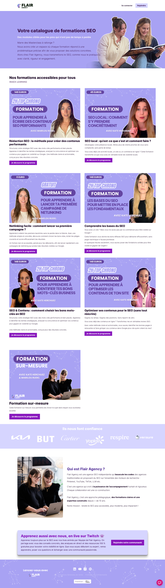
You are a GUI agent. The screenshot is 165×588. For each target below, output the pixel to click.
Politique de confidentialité (96, 575)
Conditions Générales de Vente (70, 575)
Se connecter (126, 5)
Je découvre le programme (23, 163)
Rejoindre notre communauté (127, 542)
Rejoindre (141, 5)
